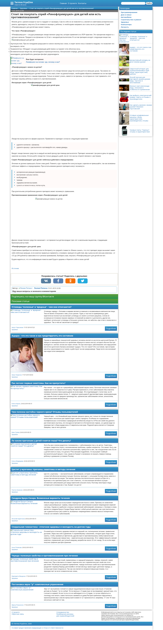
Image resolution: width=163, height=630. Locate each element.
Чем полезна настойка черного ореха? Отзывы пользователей (45, 412)
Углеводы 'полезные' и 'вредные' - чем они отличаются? (42, 307)
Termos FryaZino (24, 2)
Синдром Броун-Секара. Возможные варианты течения (41, 498)
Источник (15, 268)
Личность (125, 27)
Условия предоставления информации (26, 628)
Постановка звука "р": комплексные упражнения (37, 584)
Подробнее (111, 328)
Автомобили (126, 17)
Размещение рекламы (64, 614)
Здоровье (15, 329)
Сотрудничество (62, 612)
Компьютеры (126, 24)
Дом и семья (126, 15)
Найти (149, 3)
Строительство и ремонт (131, 20)
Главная (63, 3)
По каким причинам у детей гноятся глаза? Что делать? (41, 440)
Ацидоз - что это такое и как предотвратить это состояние (42, 335)
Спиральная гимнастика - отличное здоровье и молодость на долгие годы (51, 527)
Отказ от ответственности (53, 628)
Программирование (129, 12)
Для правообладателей (65, 616)
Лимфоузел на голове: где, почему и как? (43, 62)
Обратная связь (18, 614)
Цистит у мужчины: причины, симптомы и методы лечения (43, 469)
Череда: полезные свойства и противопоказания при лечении (45, 555)
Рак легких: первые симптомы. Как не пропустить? (38, 383)
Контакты (82, 3)
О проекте (72, 3)
